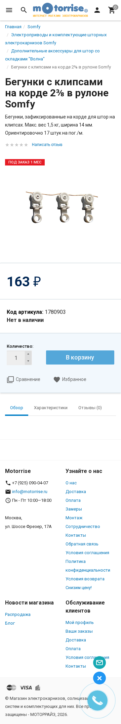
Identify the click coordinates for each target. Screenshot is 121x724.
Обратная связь (82, 543)
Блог (10, 623)
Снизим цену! (79, 587)
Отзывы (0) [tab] (90, 407)
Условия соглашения (87, 552)
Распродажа (18, 614)
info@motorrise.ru (29, 491)
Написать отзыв (47, 144)
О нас (71, 482)
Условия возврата (85, 578)
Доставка (76, 491)
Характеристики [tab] (51, 407)
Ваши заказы (79, 631)
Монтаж (74, 517)
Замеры (74, 509)
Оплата (73, 500)
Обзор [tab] (16, 407)
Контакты (76, 535)
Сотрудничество (83, 526)
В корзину (80, 357)
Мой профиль (80, 622)
